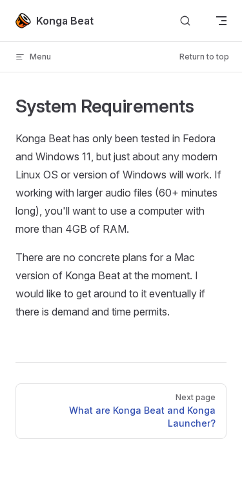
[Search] (185, 21)
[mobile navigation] (221, 20)
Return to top (204, 56)
